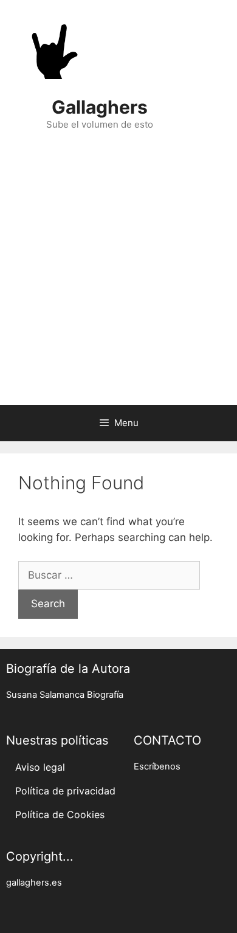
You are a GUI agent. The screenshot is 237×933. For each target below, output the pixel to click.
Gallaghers (100, 107)
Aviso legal (40, 767)
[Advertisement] (118, 274)
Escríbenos (157, 766)
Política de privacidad (65, 791)
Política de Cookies (60, 814)
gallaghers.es (34, 882)
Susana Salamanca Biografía (64, 694)
